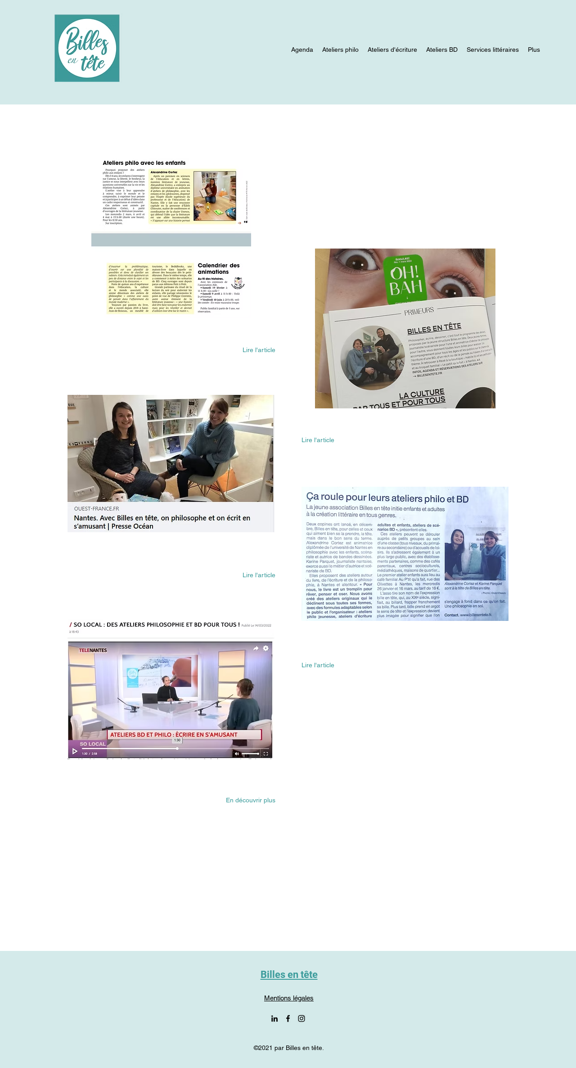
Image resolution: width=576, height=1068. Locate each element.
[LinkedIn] (274, 1018)
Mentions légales (289, 998)
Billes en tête (289, 974)
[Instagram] (301, 1018)
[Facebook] (288, 1018)
